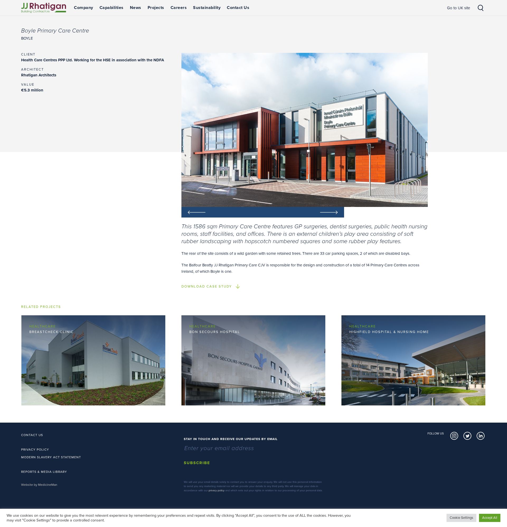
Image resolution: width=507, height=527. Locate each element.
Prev (222, 212)
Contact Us (238, 7)
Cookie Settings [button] (461, 518)
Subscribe (197, 462)
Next (303, 212)
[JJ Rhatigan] (43, 8)
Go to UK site (458, 8)
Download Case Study (206, 286)
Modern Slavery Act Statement (51, 457)
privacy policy (216, 490)
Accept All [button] (489, 518)
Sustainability (206, 7)
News (135, 7)
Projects (156, 7)
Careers (179, 7)
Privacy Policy (35, 449)
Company (83, 7)
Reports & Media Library (44, 472)
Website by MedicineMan (39, 485)
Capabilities (112, 7)
